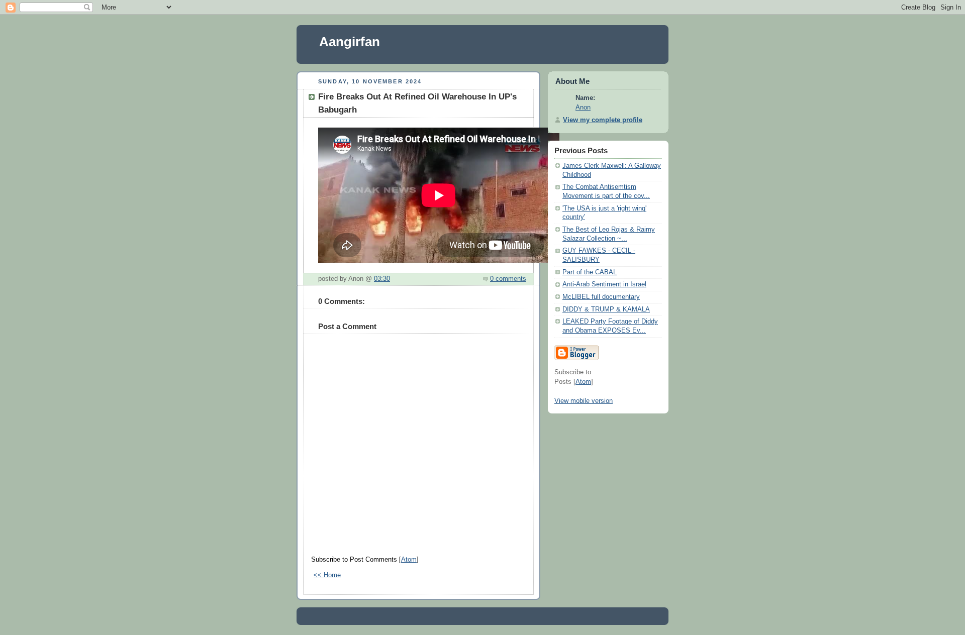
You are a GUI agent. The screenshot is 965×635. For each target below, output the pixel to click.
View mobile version (583, 400)
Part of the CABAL (589, 272)
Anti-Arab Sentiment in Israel (604, 284)
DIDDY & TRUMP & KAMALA (606, 309)
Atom (409, 559)
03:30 (382, 278)
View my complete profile (602, 120)
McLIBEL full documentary (601, 296)
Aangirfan (349, 41)
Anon (583, 107)
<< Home (327, 575)
